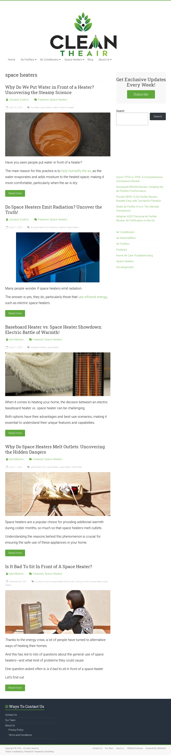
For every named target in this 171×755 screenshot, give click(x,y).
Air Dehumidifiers (126, 238)
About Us (104, 59)
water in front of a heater (63, 107)
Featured (43, 99)
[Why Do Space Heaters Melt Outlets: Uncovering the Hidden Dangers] (57, 473)
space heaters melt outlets (71, 467)
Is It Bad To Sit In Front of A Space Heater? (48, 566)
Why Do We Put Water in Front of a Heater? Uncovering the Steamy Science (49, 89)
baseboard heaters (38, 347)
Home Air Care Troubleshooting (134, 255)
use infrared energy (92, 297)
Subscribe (141, 94)
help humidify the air (76, 171)
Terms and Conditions (20, 735)
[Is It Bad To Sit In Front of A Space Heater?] (57, 591)
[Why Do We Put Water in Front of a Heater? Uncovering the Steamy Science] (57, 114)
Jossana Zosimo (19, 99)
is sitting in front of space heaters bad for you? (55, 581)
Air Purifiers (27, 59)
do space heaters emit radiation (44, 227)
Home (11, 59)
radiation (62, 227)
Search (120, 111)
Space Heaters (73, 59)
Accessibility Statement (155, 748)
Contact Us (11, 714)
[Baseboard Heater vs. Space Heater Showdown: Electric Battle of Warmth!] (57, 354)
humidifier (35, 107)
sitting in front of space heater (89, 581)
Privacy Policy (16, 729)
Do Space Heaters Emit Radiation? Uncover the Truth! (53, 209)
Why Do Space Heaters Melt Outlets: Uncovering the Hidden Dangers (55, 449)
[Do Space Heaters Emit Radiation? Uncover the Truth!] (58, 234)
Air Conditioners (49, 59)
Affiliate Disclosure (135, 748)
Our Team (10, 720)
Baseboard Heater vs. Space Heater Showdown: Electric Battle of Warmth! (53, 329)
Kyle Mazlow (16, 339)
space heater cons (38, 467)
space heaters (46, 107)
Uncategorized (124, 267)
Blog (90, 59)
